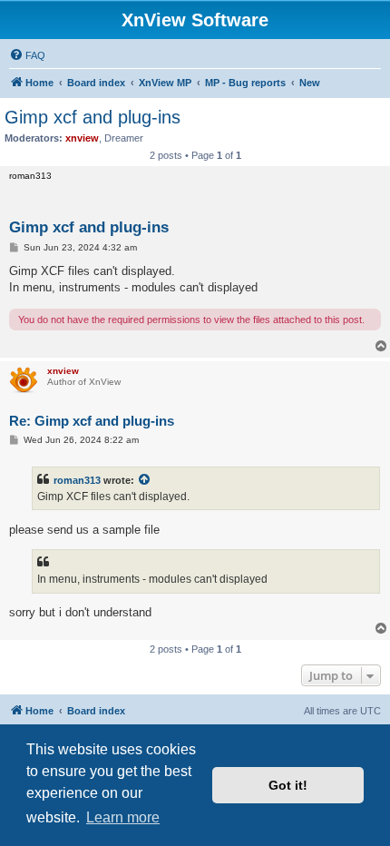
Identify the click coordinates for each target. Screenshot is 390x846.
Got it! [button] (287, 785)
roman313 (77, 480)
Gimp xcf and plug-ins (92, 117)
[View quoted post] (145, 480)
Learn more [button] (123, 817)
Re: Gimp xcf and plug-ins (91, 420)
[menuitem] (27, 55)
